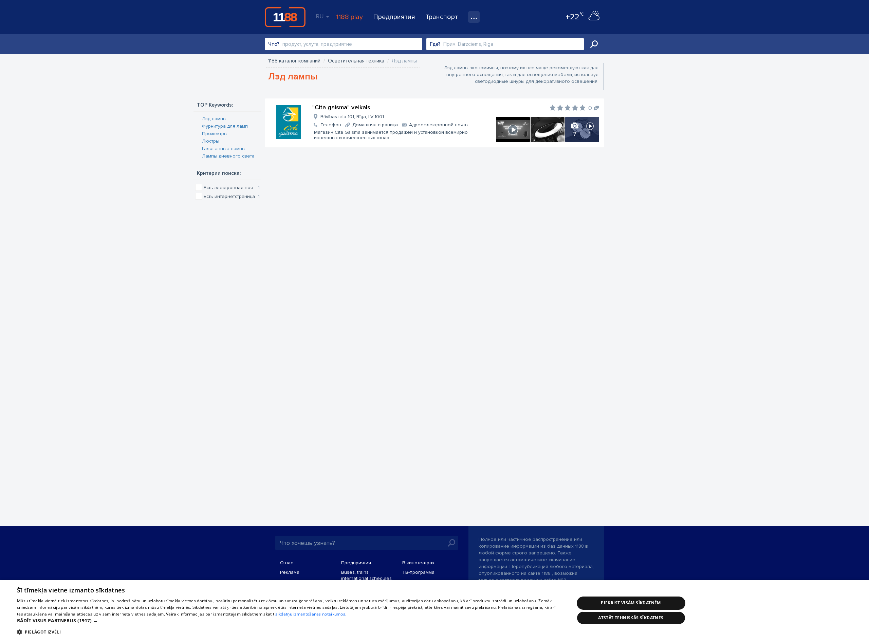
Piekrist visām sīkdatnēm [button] (631, 603)
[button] (287, 621)
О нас (286, 563)
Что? (273, 44)
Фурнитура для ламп (225, 126)
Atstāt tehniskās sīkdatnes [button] (630, 618)
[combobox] (343, 44)
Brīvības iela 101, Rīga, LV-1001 (352, 117)
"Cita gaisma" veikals (341, 107)
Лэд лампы (214, 119)
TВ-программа (418, 572)
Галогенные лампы (223, 148)
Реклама (289, 572)
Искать (594, 44)
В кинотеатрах (418, 563)
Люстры (210, 141)
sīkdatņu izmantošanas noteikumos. (310, 614)
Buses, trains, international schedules (366, 575)
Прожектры (214, 133)
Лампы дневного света (228, 156)
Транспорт (441, 17)
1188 (285, 17)
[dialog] (434, 610)
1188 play (349, 17)
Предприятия (394, 17)
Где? (435, 44)
